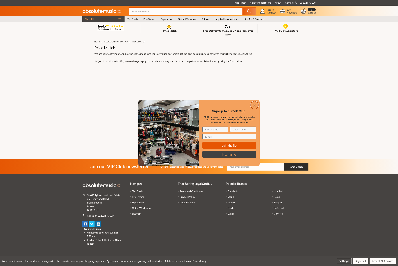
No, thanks (229, 154)
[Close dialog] (254, 105)
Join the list (229, 145)
